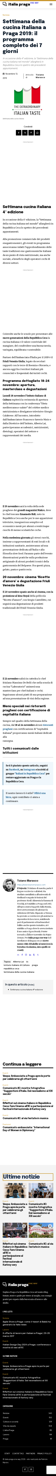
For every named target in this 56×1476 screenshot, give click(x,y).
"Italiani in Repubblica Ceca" (30, 773)
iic (27, 961)
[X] (25, 132)
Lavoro (6, 1330)
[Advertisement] (28, 171)
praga (35, 965)
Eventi (5, 1073)
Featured (7, 1124)
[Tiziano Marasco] (9, 917)
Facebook (14, 769)
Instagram (29, 769)
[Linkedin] (30, 954)
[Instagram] (26, 954)
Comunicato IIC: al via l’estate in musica (25, 1118)
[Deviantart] (18, 954)
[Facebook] (18, 132)
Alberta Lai (18, 961)
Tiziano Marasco (40, 76)
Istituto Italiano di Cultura (16, 965)
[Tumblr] (34, 954)
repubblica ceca (11, 968)
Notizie (6, 15)
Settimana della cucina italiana (19, 972)
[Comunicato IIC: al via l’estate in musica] (41, 1230)
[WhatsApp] (37, 132)
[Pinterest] (31, 132)
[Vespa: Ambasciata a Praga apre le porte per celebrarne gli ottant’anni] (15, 1190)
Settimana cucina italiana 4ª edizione (26, 989)
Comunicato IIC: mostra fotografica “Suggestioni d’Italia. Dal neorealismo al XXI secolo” (27, 1091)
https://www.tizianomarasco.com (31, 885)
